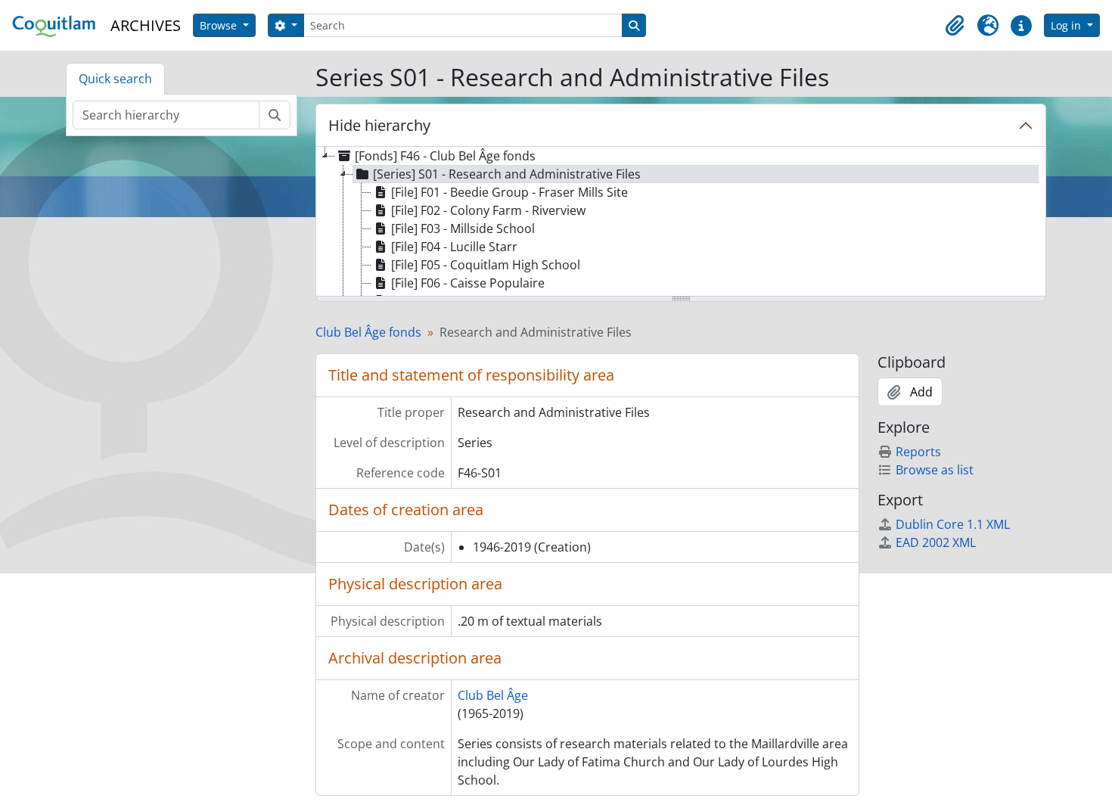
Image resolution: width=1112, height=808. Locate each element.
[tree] (680, 222)
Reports (918, 451)
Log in (1067, 25)
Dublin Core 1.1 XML (953, 524)
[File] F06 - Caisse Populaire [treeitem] (468, 283)
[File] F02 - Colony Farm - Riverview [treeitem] (488, 210)
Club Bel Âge (493, 695)
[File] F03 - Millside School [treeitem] (463, 228)
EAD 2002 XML (936, 542)
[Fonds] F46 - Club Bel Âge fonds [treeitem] (445, 156)
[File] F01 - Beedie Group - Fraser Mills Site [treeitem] (509, 192)
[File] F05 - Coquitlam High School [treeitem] (485, 264)
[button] (954, 25)
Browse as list (935, 469)
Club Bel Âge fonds (368, 332)
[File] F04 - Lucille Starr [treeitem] (454, 246)
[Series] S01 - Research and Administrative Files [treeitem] (507, 174)
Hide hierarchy (379, 125)
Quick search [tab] (115, 78)
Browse (220, 25)
